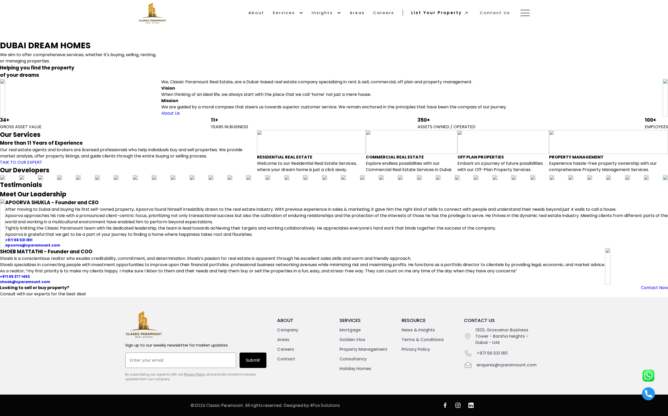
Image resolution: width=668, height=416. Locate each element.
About (256, 12)
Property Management (363, 349)
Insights (322, 12)
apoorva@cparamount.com (32, 245)
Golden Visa (352, 340)
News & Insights (418, 330)
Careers (383, 12)
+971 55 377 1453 (15, 276)
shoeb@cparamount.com (25, 281)
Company (287, 330)
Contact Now (654, 288)
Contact (286, 359)
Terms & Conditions (423, 340)
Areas (357, 12)
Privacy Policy (194, 374)
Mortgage (350, 330)
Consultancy (353, 359)
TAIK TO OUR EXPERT (21, 162)
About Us (170, 113)
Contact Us (495, 12)
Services (284, 12)
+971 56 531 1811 (18, 240)
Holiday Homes (355, 369)
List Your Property (436, 12)
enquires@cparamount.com (506, 365)
